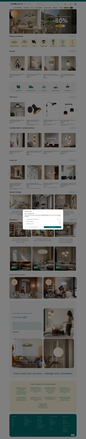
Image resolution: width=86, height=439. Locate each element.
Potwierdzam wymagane (33, 227)
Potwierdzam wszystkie (52, 227)
